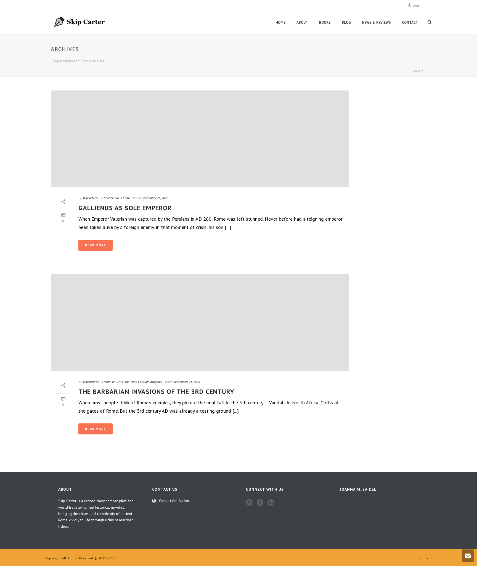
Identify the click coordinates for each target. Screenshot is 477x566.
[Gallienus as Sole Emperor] (200, 138)
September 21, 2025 (155, 198)
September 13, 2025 (186, 382)
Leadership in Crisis (117, 198)
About (302, 22)
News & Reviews (376, 22)
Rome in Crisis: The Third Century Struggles (133, 382)
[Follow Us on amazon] (249, 502)
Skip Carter (67, 500)
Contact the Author (174, 500)
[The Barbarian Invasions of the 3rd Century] (200, 322)
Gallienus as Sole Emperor (125, 208)
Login (417, 5)
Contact (410, 22)
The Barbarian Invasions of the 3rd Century (156, 391)
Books (325, 22)
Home (280, 22)
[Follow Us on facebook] (260, 502)
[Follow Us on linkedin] (270, 502)
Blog (346, 22)
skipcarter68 (91, 198)
